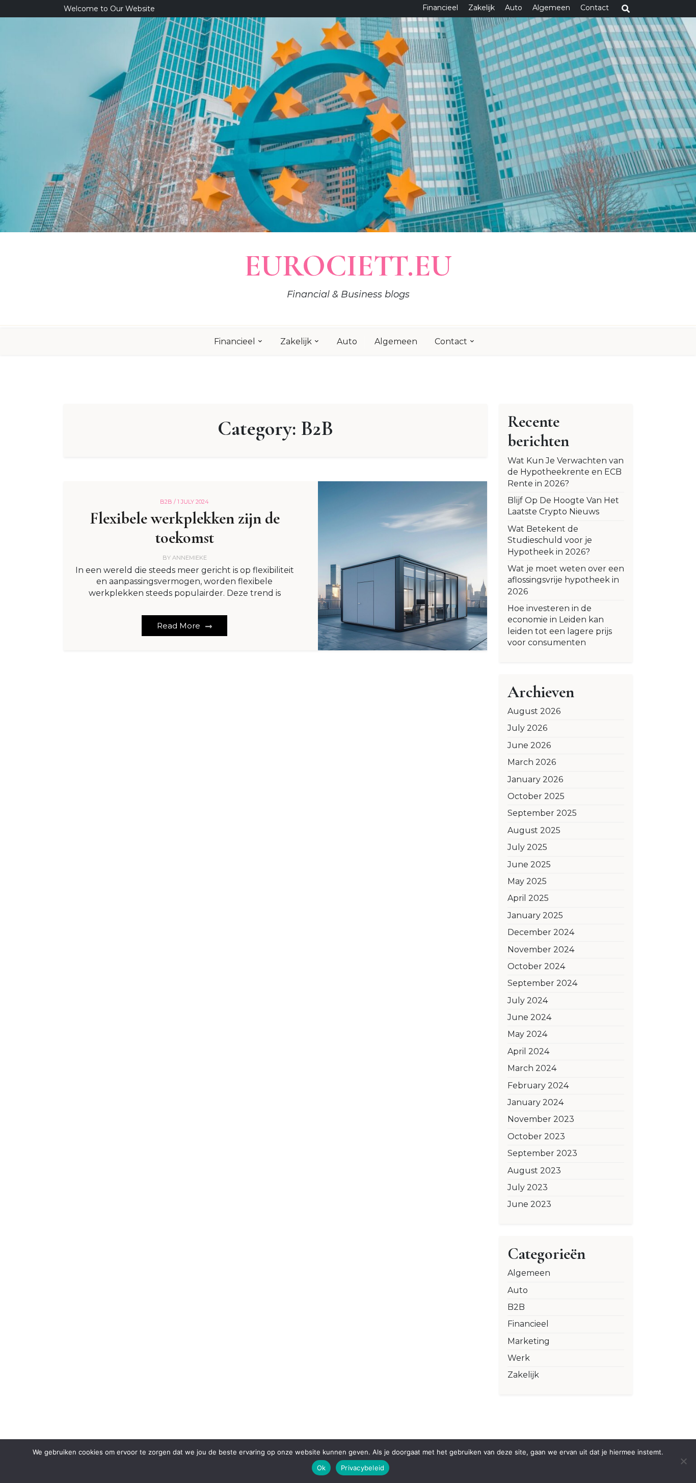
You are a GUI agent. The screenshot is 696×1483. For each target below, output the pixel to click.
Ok (321, 1468)
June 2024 (529, 1017)
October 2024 (536, 966)
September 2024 (542, 983)
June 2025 (529, 864)
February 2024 (538, 1085)
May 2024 (527, 1034)
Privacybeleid (362, 1468)
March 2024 (531, 1068)
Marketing (528, 1341)
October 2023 (536, 1136)
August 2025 (533, 830)
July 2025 (527, 847)
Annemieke (189, 557)
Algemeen (551, 7)
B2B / (168, 501)
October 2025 (536, 796)
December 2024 (540, 932)
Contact (594, 7)
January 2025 (535, 915)
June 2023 (529, 1204)
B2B (516, 1307)
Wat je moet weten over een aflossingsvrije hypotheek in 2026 (565, 580)
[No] (683, 1461)
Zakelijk (481, 7)
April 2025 (528, 898)
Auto (513, 7)
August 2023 (534, 1170)
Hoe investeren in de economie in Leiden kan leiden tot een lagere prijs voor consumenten (559, 625)
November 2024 (540, 949)
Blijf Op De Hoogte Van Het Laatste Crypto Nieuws (563, 506)
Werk (518, 1358)
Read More (179, 625)
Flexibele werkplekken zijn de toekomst (185, 528)
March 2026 (531, 762)
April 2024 (528, 1051)
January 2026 (535, 779)
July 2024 (527, 1000)
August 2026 (533, 711)
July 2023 (527, 1187)
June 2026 (529, 745)
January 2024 (535, 1102)
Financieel (440, 7)
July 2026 (527, 728)
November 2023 (540, 1119)
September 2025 (542, 813)
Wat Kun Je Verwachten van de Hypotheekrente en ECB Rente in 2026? (565, 472)
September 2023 (542, 1153)
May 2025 (527, 881)
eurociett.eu (348, 266)
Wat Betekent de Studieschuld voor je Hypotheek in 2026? (549, 540)
